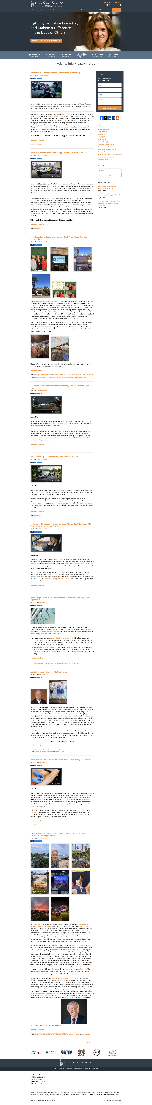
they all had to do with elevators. (48, 632)
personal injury (60, 663)
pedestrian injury (61, 662)
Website (40, 10)
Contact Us (117, 10)
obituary (67, 714)
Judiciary (48, 374)
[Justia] (113, 118)
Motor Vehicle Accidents (40, 589)
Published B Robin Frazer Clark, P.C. (112, 4)
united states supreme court (72, 1034)
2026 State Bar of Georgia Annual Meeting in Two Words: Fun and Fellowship (58, 238)
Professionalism (54, 374)
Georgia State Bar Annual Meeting (50, 377)
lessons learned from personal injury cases (46, 663)
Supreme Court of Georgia (82, 374)
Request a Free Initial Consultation (46, 40)
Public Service (62, 374)
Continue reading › (37, 140)
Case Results (71, 10)
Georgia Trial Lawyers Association (110, 154)
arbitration (102, 132)
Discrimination (103, 147)
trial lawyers (62, 1034)
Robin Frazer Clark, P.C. (48, 1100)
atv (35, 663)
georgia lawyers (38, 377)
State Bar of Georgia (58, 301)
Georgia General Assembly (107, 149)
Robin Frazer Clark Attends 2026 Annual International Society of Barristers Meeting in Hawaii (58, 834)
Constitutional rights (40, 1033)
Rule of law (56, 1034)
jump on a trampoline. (46, 647)
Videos (109, 10)
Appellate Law (103, 129)
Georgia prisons (49, 1033)
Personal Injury (38, 144)
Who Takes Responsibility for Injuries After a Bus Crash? (54, 457)
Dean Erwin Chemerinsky (61, 978)
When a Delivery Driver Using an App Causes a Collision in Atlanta (58, 152)
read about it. (82, 969)
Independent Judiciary (40, 374)
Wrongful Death (78, 662)
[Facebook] (102, 118)
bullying (101, 137)
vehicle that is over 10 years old (61, 638)
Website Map (78, 1069)
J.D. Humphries (37, 751)
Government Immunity (106, 157)
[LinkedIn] (109, 118)
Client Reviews (100, 10)
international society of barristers (42, 1034)
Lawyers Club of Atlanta (47, 751)
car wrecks (42, 662)
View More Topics (103, 159)
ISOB (52, 1034)
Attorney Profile (49, 10)
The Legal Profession (59, 749)
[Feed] (117, 118)
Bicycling (37, 662)
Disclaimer (69, 1069)
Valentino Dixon (79, 945)
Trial (66, 1033)
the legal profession (81, 377)
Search (110, 175)
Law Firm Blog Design (113, 1100)
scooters (66, 663)
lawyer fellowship (62, 377)
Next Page (88, 1042)
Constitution (103, 142)
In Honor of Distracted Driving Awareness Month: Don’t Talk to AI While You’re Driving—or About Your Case (61, 525)
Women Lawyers (41, 375)
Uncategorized (38, 228)
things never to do (74, 663)
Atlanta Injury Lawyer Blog (46, 4)
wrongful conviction (85, 1034)
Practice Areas (61, 10)
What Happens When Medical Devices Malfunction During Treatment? (60, 760)
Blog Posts (95, 1069)
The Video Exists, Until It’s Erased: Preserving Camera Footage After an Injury (61, 386)
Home (33, 10)
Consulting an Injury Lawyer (86, 10)
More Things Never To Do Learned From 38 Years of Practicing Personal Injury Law (61, 598)
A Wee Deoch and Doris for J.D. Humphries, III (50, 672)
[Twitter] (106, 118)
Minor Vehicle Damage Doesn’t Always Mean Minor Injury (55, 72)
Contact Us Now (109, 108)
